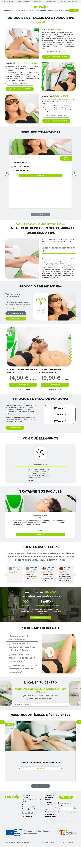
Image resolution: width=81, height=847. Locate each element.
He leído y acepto (67, 812)
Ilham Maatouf (68, 567)
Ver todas (40, 214)
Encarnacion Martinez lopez (17, 567)
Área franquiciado (50, 1)
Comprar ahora (40, 175)
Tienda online (64, 10)
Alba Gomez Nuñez (34, 567)
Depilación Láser (50, 795)
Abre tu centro (56, 10)
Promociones (35, 10)
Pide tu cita (73, 10)
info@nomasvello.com (24, 1)
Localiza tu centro (44, 10)
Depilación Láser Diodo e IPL (10, 10)
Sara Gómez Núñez (51, 567)
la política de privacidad (70, 812)
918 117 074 (31, 807)
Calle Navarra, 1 (26, 797)
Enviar (74, 808)
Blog (50, 10)
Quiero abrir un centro (40, 617)
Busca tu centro (38, 1)
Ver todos (40, 786)
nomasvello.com (27, 816)
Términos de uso (60, 842)
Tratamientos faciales (25, 10)
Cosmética (48, 804)
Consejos (10, 724)
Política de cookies (71, 842)
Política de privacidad (48, 842)
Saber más (40, 530)
